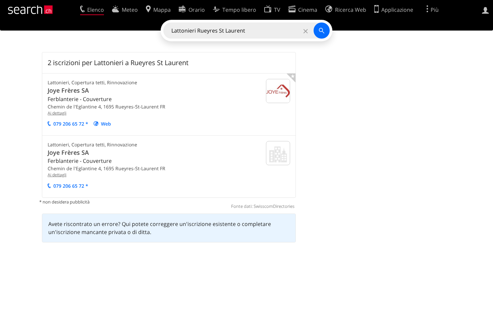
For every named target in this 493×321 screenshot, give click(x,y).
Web (106, 124)
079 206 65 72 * (70, 124)
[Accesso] (485, 10)
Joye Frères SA (68, 90)
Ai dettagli (57, 113)
